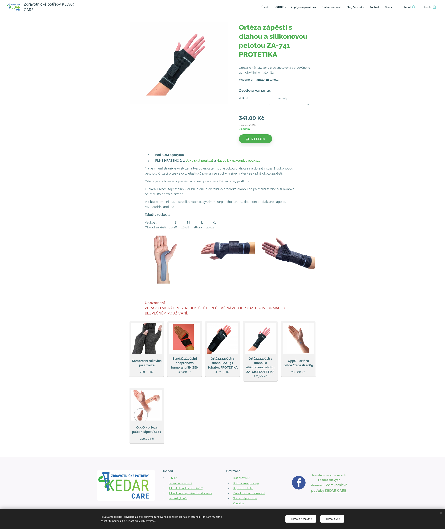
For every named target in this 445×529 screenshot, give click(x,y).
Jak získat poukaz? (199, 160)
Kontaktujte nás (178, 498)
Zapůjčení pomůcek (180, 483)
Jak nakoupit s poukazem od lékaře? (190, 493)
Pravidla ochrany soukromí (249, 493)
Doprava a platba (243, 488)
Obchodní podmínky (245, 498)
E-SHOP (173, 477)
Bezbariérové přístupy (246, 483)
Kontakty (238, 503)
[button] (409, 7)
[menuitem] (266, 7)
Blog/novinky (241, 477)
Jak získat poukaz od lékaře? (186, 488)
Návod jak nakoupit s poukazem (240, 160)
